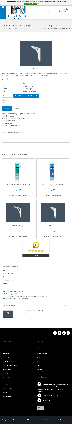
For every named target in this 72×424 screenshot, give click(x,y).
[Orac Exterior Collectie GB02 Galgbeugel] (53, 212)
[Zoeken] (60, 11)
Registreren (6, 384)
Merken (39, 361)
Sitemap (5, 373)
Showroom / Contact (9, 280)
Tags (38, 365)
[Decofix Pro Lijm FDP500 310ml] (53, 171)
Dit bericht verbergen (30, 4)
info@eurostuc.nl (47, 400)
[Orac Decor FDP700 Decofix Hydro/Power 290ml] (18, 171)
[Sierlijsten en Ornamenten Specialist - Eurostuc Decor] (22, 11)
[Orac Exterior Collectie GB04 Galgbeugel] (18, 212)
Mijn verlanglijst (7, 396)
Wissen (67, 306)
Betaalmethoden (7, 361)
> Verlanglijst (5, 100)
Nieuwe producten (42, 353)
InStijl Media (61, 420)
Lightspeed (48, 420)
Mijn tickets (6, 392)
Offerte (5, 283)
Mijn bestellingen (7, 388)
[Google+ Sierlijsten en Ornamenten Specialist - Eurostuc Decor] (59, 333)
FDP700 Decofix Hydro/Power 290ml (18, 185)
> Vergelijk (5, 103)
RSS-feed (39, 369)
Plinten (5, 270)
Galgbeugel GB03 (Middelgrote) (35, 310)
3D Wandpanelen (8, 273)
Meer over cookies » (43, 4)
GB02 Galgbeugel (53, 226)
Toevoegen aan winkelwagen (26, 96)
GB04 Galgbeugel (18, 226)
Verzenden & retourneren (10, 365)
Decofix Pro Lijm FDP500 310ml (53, 185)
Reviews (18, 108)
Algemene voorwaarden (9, 349)
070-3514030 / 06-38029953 (50, 395)
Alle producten (41, 349)
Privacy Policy (6, 357)
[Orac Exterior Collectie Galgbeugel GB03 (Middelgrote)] (13, 314)
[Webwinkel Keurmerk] (53, 408)
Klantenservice (7, 369)
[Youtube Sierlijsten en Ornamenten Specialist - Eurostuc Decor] (64, 333)
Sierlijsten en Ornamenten (56, 26)
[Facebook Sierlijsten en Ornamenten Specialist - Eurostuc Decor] (55, 333)
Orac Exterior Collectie (29, 91)
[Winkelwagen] (65, 11)
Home (44, 26)
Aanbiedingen (41, 357)
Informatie (7, 108)
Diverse (5, 277)
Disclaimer (6, 353)
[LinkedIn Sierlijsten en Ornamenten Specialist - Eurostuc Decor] (68, 333)
